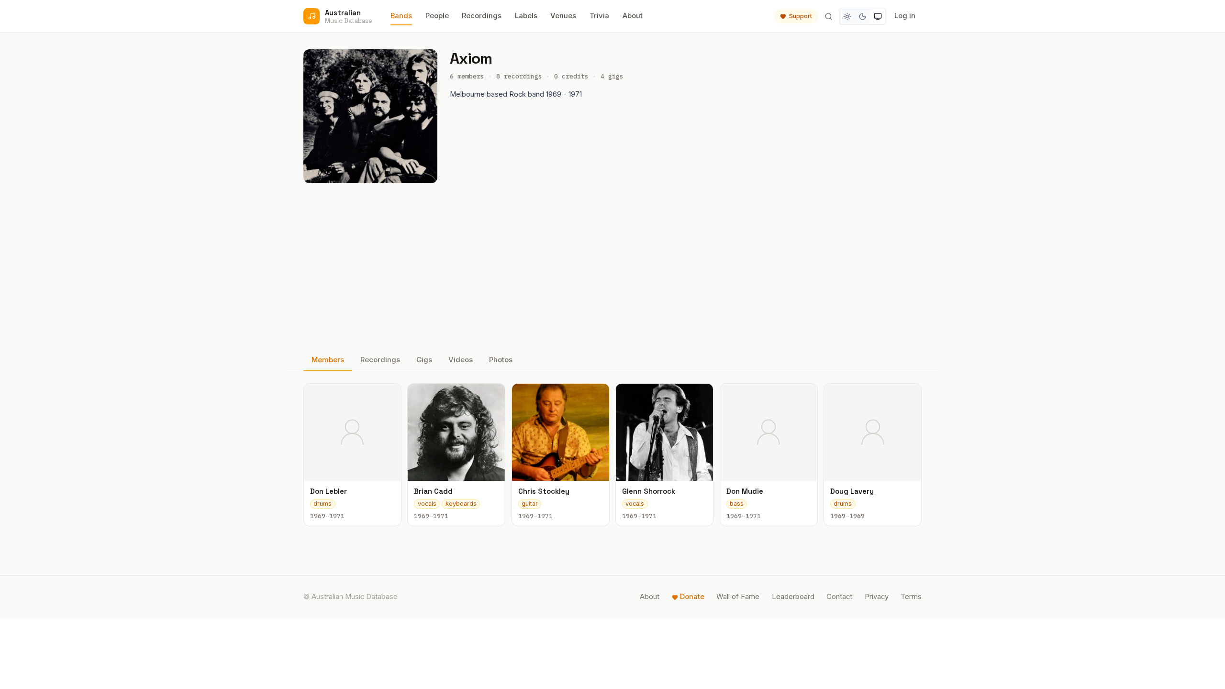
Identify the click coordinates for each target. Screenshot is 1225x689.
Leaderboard (793, 596)
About (633, 15)
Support (800, 16)
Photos (500, 360)
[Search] (828, 16)
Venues (563, 15)
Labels (526, 15)
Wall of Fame (737, 596)
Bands (401, 15)
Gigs (424, 360)
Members (328, 360)
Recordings (481, 15)
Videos (460, 360)
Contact (839, 596)
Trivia (599, 15)
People (437, 15)
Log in (904, 15)
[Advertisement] (612, 266)
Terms (911, 596)
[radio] (847, 16)
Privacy (877, 596)
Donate (692, 596)
